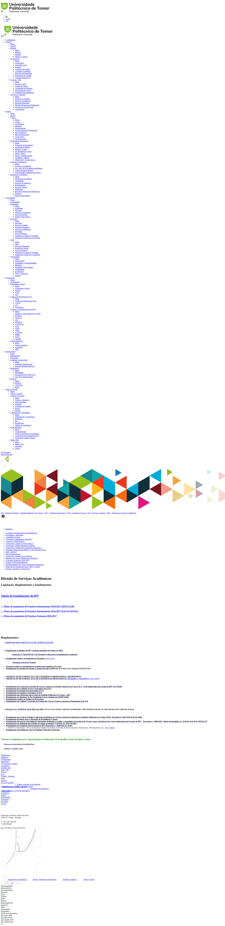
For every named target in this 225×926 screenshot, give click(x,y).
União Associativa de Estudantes (27, 434)
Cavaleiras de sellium (23, 406)
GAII (17, 293)
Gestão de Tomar (21, 86)
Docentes (13, 219)
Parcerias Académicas (18, 162)
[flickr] (21, 884)
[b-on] (3, 804)
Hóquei (18, 411)
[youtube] (12, 884)
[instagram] (7, 884)
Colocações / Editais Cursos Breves (19, 556)
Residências (19, 423)
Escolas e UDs (15, 80)
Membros (9, 529)
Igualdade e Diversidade (24, 267)
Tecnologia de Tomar (23, 90)
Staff (12, 240)
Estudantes (14, 204)
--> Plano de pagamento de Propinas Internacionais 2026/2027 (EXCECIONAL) (39, 611)
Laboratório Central (17, 284)
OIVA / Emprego (21, 274)
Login (8, 19)
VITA (17, 337)
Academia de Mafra (22, 147)
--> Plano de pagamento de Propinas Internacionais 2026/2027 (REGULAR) (37, 606)
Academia (18, 347)
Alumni (18, 276)
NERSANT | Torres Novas (25, 160)
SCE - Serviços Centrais (96, 513)
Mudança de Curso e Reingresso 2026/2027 (22, 558)
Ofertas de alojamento (23, 425)
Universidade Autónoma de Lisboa (28, 173)
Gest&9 (18, 339)
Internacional (10, 352)
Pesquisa (7, 452)
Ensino (8, 111)
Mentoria (18, 265)
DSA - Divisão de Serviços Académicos (121, 513)
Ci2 (16, 305)
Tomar (17, 448)
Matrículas (19, 189)
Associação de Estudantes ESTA (27, 436)
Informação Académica (18, 175)
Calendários (19, 181)
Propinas (18, 194)
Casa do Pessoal (21, 234)
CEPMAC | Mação (22, 158)
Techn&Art (19, 307)
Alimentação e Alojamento (20, 413)
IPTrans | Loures (21, 149)
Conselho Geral (21, 65)
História (13, 48)
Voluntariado (19, 269)
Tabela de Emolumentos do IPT (20, 595)
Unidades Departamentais (24, 92)
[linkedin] (16, 884)
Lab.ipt (17, 290)
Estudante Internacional (19, 360)
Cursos (12, 118)
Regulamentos (20, 185)
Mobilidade (14, 368)
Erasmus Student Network (24, 366)
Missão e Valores (21, 57)
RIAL (17, 387)
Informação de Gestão (23, 76)
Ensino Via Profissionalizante (16, 563)
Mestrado (18, 126)
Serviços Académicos (23, 101)
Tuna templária (20, 402)
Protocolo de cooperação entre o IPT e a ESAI (23, 567)
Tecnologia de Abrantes (23, 88)
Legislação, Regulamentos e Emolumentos (21, 533)
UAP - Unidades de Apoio (76, 513)
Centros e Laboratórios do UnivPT (23, 309)
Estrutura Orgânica (12, 513)
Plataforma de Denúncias (17, 879)
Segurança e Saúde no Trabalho (26, 236)
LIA (16, 295)
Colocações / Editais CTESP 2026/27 (19, 544)
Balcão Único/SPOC (22, 196)
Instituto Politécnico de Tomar (32, 513)
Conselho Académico (23, 71)
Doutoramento (20, 128)
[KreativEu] (5, 797)
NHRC (17, 335)
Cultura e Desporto (17, 396)
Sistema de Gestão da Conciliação (27, 238)
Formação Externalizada (19, 141)
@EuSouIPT (15, 257)
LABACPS (19, 324)
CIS (16, 320)
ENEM (111, 728)
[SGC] (4, 795)
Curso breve (19, 137)
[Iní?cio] (25, 13)
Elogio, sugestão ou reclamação (44, 879)
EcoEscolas (19, 272)
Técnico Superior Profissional (26, 130)
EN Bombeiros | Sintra (23, 151)
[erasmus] (5, 799)
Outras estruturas (16, 341)
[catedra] (4, 802)
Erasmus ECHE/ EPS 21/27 (25, 375)
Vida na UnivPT (12, 389)
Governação (14, 59)
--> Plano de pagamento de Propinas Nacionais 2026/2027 (29, 616)
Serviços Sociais (21, 187)
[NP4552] (5, 793)
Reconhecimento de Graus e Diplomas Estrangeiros (25, 565)
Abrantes (18, 446)
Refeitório (18, 419)
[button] (2, 924)
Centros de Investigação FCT (21, 297)
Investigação (10, 278)
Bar (16, 421)
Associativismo (16, 427)
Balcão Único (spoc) (22, 217)
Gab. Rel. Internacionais (24, 377)
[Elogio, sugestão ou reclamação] (7, 783)
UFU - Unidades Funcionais (54, 513)
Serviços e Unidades (17, 95)
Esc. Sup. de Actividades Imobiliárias (29, 168)
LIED (17, 328)
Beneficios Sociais (22, 248)
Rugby (17, 408)
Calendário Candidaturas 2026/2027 (19, 539)
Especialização (20, 139)
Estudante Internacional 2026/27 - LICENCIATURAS (26, 550)
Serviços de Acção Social (24, 107)
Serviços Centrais (21, 225)
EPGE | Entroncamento (23, 156)
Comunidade (10, 198)
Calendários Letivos (13, 537)
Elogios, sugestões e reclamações (18, 569)
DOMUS (18, 322)
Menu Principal (6, 455)
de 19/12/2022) (52, 679)
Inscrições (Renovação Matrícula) (27, 191)
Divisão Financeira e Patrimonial (27, 105)
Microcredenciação (22, 135)
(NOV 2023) (30, 658)
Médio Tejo (14, 440)
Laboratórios (19, 109)
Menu (12, 44)
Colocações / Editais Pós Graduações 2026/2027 (23, 548)
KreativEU (14, 358)
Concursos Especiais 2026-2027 (17, 560)
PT (102, 728)
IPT (2, 36)
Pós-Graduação (20, 133)
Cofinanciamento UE (23, 78)
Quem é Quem (88, 879)
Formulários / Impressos (14, 535)
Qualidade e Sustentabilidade (25, 263)
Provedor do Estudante (23, 74)
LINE (17, 330)
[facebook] (3, 884)
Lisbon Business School (24, 170)
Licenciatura (19, 124)
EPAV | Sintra (20, 154)
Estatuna (18, 404)
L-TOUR (18, 333)
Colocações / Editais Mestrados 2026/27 (20, 546)
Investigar (18, 231)
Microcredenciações (13, 554)
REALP (13, 379)
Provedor (18, 210)
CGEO (17, 303)
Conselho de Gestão (22, 69)
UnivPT (9, 42)
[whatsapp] (25, 884)
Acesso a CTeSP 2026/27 (15, 541)
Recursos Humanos (22, 103)
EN (7, 21)
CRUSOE (19, 385)
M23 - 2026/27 (11, 552)
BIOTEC (18, 316)
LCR (17, 326)
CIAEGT (18, 318)
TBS (17, 349)
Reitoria (18, 67)
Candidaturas (10, 40)
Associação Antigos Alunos (25, 438)
